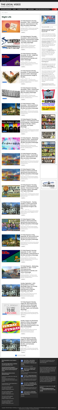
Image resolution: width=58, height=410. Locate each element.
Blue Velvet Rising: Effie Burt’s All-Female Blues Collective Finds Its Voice (29, 393)
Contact (14, 9)
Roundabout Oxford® (22, 9)
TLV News (22, 26)
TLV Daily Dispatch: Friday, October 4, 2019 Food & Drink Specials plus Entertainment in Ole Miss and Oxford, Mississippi (11, 225)
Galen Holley (26, 360)
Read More (23, 32)
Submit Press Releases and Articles (42, 9)
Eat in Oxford (4, 31)
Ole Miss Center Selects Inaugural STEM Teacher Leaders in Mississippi (28, 369)
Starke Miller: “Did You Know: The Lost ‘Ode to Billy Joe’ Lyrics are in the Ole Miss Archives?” (29, 384)
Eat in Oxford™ (31, 9)
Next (24, 355)
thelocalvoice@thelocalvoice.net (48, 388)
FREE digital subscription (6, 9)
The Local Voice (11, 4)
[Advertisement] (49, 171)
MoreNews (32, 408)
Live (55, 9)
